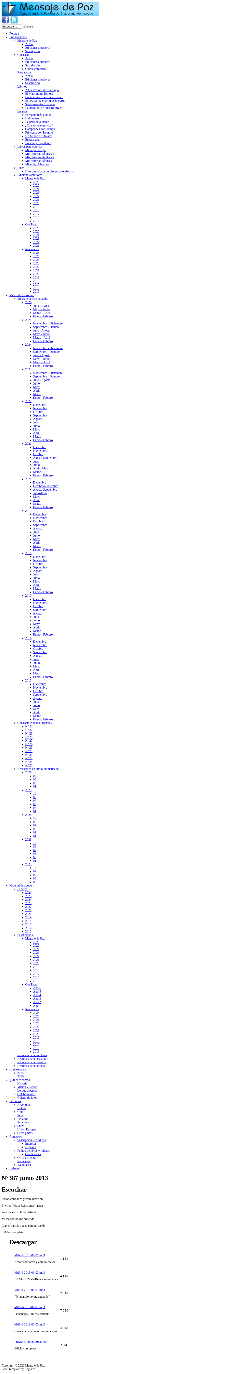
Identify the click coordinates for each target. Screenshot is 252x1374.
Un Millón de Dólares (38, 136)
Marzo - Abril (41, 312)
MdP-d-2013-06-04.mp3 (29, 1307)
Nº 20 (28, 765)
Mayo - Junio (41, 309)
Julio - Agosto (41, 305)
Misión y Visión (27, 1087)
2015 (36, 221)
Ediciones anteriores (37, 47)
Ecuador (22, 1118)
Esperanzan (32, 139)
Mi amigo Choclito (37, 164)
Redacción (24, 1161)
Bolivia (21, 1108)
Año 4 (37, 995)
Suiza (20, 1126)
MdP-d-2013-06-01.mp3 (29, 1255)
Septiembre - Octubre (46, 327)
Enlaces (14, 1168)
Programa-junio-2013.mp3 (30, 1341)
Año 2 (37, 1002)
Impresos (30, 1143)
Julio (36, 422)
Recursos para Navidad (31, 1065)
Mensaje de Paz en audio (32, 298)
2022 (36, 196)
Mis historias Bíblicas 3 (39, 153)
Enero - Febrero (43, 316)
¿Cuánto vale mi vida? (39, 125)
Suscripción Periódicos (31, 1140)
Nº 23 (28, 754)
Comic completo (35, 69)
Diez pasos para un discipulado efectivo (49, 171)
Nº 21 (28, 761)
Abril (36, 390)
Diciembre (39, 404)
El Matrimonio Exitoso (39, 93)
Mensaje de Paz (27, 40)
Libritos (22, 86)
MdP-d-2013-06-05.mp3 (29, 1324)
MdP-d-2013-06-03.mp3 (29, 1290)
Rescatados (24, 72)
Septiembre (40, 415)
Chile (20, 1111)
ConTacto (23, 54)
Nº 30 (28, 730)
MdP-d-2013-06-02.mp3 (29, 1272)
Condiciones (33, 1154)
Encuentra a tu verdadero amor (44, 97)
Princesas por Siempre (39, 132)
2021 (36, 199)
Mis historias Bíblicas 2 (39, 157)
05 (34, 779)
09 (34, 797)
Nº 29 (28, 733)
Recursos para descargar (32, 1058)
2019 (36, 206)
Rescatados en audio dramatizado (38, 768)
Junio (36, 383)
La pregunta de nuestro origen (43, 107)
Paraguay (23, 1122)
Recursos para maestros (31, 1062)
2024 (36, 189)
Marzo (37, 394)
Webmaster (24, 1164)
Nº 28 (28, 737)
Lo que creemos (27, 1090)
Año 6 (37, 988)
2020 (36, 203)
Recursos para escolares (32, 1055)
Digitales (30, 1147)
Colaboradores (26, 1094)
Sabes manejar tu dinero (40, 104)
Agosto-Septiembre (45, 457)
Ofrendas (15, 1101)
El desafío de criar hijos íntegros (45, 100)
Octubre (38, 411)
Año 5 (37, 991)
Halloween (32, 118)
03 (34, 783)
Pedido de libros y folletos (33, 1150)
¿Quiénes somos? (20, 1080)
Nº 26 (28, 744)
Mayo (36, 387)
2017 (36, 213)
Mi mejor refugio (35, 150)
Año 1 (37, 1005)
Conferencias (17, 1069)
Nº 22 (28, 758)
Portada (14, 33)
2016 (36, 217)
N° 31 (29, 726)
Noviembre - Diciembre (48, 323)
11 (34, 793)
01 (34, 786)
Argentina (23, 1104)
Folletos (22, 111)
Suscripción (32, 51)
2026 (36, 182)
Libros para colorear (29, 146)
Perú (20, 1115)
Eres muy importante (38, 143)
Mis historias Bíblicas (38, 160)
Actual (29, 44)
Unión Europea (26, 1129)
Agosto (37, 418)
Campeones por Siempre (40, 129)
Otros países (24, 1133)
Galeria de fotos (27, 1097)
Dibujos (22, 889)
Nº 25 (28, 747)
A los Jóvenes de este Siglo (42, 90)
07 (34, 776)
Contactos (15, 1136)
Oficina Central (26, 1157)
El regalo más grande (38, 114)
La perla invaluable (37, 122)
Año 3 (37, 998)
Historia (22, 1083)
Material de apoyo (20, 885)
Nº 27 (28, 740)
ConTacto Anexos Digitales (34, 723)
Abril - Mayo (41, 468)
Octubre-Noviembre (45, 486)
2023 (36, 192)
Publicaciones (18, 37)
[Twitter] (14, 22)
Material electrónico (21, 295)
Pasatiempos (25, 935)
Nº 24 (28, 751)
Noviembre (40, 408)
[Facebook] (5, 22)
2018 (36, 210)
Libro (20, 167)
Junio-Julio (40, 493)
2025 (36, 185)
